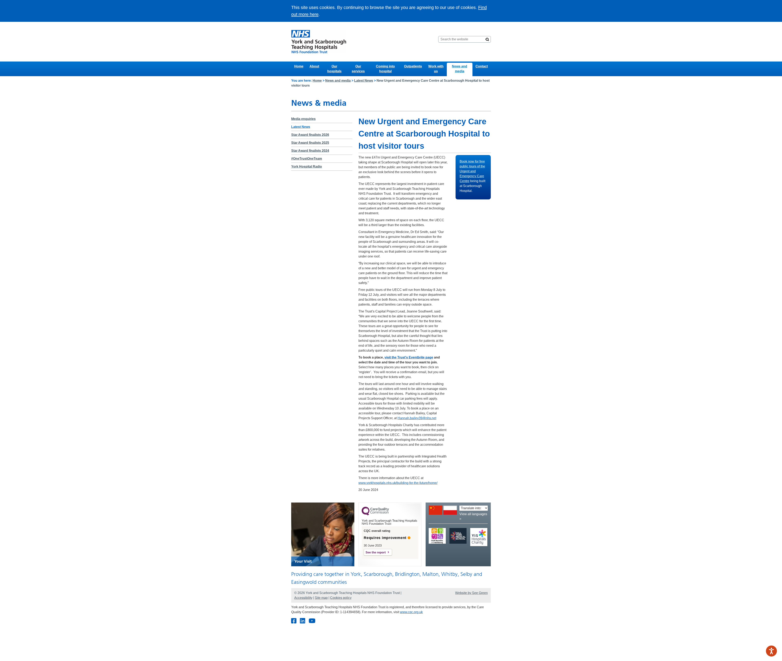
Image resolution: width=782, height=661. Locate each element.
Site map (321, 597)
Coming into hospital (385, 69)
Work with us (436, 69)
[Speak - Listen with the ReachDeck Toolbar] (771, 651)
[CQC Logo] (375, 514)
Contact (482, 66)
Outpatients (413, 66)
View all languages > (473, 516)
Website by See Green (471, 593)
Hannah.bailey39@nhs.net (417, 418)
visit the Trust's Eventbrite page (408, 357)
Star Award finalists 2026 (310, 134)
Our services (358, 69)
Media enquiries (303, 119)
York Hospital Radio (306, 166)
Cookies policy (340, 597)
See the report (376, 552)
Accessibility (303, 597)
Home (298, 66)
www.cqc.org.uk (411, 612)
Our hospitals (334, 69)
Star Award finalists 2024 (310, 150)
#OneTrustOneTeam (306, 158)
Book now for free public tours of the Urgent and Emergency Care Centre (472, 171)
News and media (459, 69)
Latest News (363, 80)
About (314, 66)
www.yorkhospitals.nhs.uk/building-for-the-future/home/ (397, 483)
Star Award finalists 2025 (310, 142)
